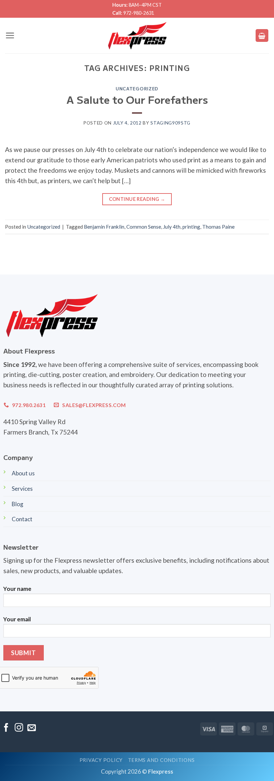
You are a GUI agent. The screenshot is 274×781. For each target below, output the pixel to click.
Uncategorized (137, 88)
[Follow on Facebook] (6, 728)
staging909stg (170, 123)
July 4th (171, 227)
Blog (17, 503)
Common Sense (143, 227)
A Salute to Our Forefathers (137, 99)
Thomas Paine (218, 227)
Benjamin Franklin (104, 227)
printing (191, 227)
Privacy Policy (101, 760)
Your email (17, 619)
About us (23, 473)
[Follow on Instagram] (19, 728)
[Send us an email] (31, 728)
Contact (22, 519)
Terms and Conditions (161, 760)
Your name (17, 588)
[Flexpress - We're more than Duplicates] (137, 35)
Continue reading (137, 199)
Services (22, 488)
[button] (10, 35)
